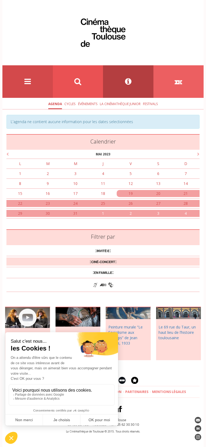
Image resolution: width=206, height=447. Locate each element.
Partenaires (136, 391)
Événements (87, 104)
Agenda (55, 104)
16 (48, 193)
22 (20, 203)
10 (75, 183)
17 (75, 193)
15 (20, 193)
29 (20, 213)
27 (158, 203)
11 (103, 183)
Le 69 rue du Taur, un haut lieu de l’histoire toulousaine (177, 332)
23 (48, 203)
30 (48, 213)
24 (75, 203)
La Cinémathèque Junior (120, 104)
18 (103, 193)
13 (158, 183)
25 (103, 203)
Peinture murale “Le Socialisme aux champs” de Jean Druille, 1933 (125, 335)
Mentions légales (169, 391)
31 (75, 213)
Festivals (150, 104)
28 (185, 203)
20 (158, 193)
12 (130, 183)
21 (185, 193)
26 (130, 203)
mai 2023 (103, 154)
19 (130, 193)
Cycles (69, 104)
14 (185, 183)
